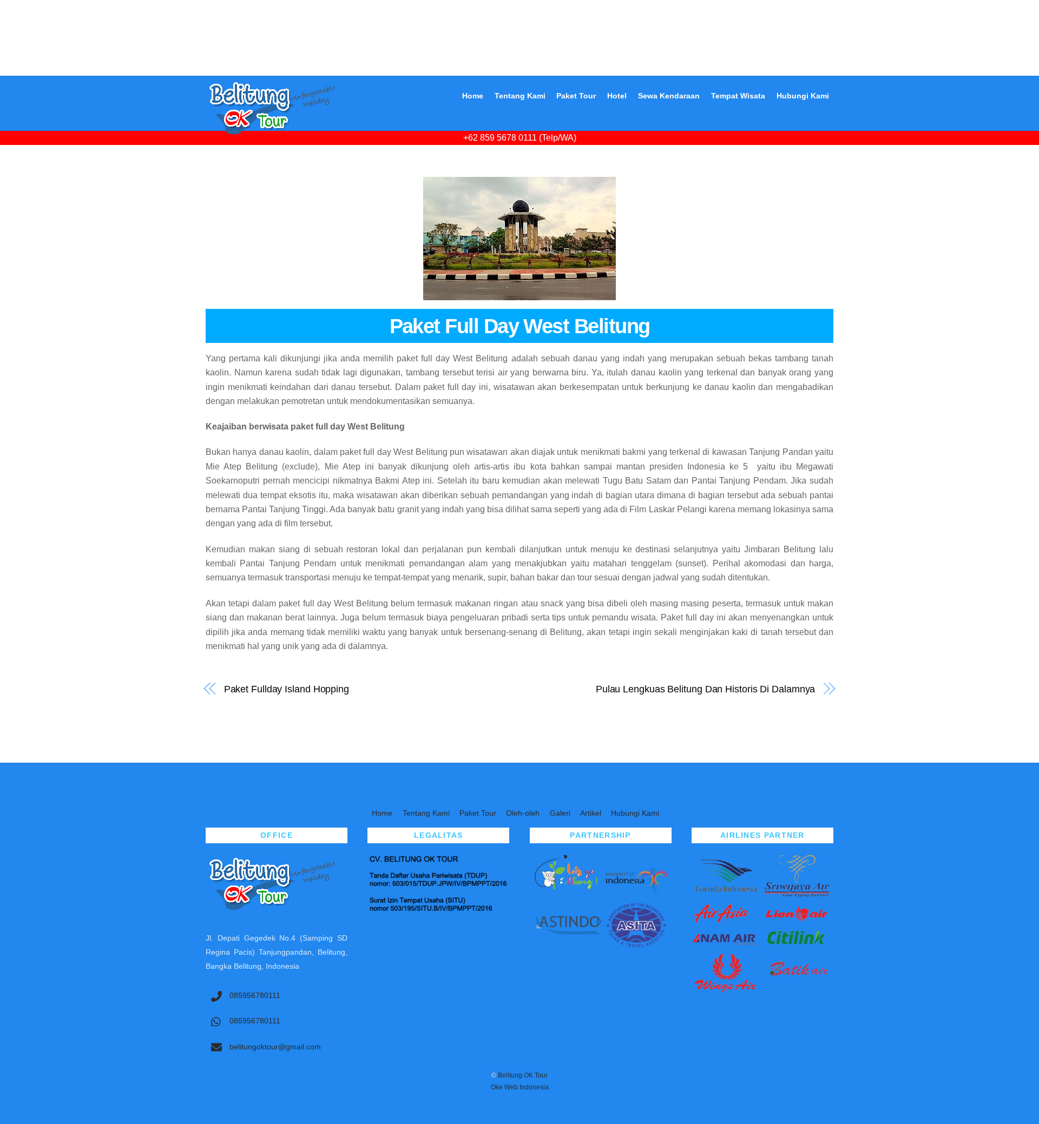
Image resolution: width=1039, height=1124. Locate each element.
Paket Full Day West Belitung (520, 326)
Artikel (590, 813)
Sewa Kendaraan (669, 95)
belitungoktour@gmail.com (274, 1046)
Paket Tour (576, 95)
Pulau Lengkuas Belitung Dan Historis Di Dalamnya (706, 689)
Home (472, 95)
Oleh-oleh (523, 813)
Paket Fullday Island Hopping (286, 689)
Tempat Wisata (738, 95)
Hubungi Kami (803, 95)
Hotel (617, 95)
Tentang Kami (520, 95)
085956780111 (253, 995)
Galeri (560, 813)
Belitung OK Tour (523, 1075)
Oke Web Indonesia (520, 1087)
